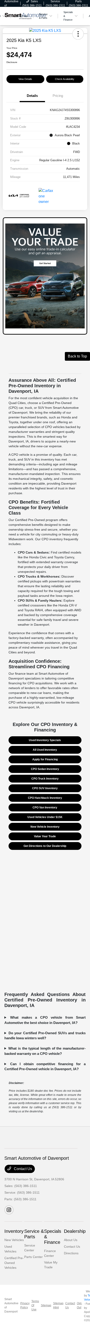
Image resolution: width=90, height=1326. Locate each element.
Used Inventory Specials (45, 740)
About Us (70, 1240)
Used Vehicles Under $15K (45, 817)
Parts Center (33, 1257)
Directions (71, 1253)
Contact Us (22, 1169)
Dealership (75, 1231)
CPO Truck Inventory (45, 778)
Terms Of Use (35, 1305)
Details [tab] (32, 96)
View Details (25, 79)
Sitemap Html (58, 1305)
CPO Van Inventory (45, 807)
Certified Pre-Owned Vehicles (14, 1262)
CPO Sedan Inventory (45, 769)
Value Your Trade (45, 836)
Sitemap (46, 1305)
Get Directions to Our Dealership (45, 846)
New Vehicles (14, 1240)
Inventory (14, 1231)
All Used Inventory (45, 749)
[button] (78, 34)
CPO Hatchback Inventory (45, 797)
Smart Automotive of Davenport (11, 1305)
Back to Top (77, 356)
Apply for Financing (45, 759)
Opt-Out (79, 1305)
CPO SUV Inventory (45, 788)
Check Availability (64, 79)
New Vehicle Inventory (45, 826)
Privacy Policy (25, 1305)
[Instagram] (9, 1209)
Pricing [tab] (58, 96)
